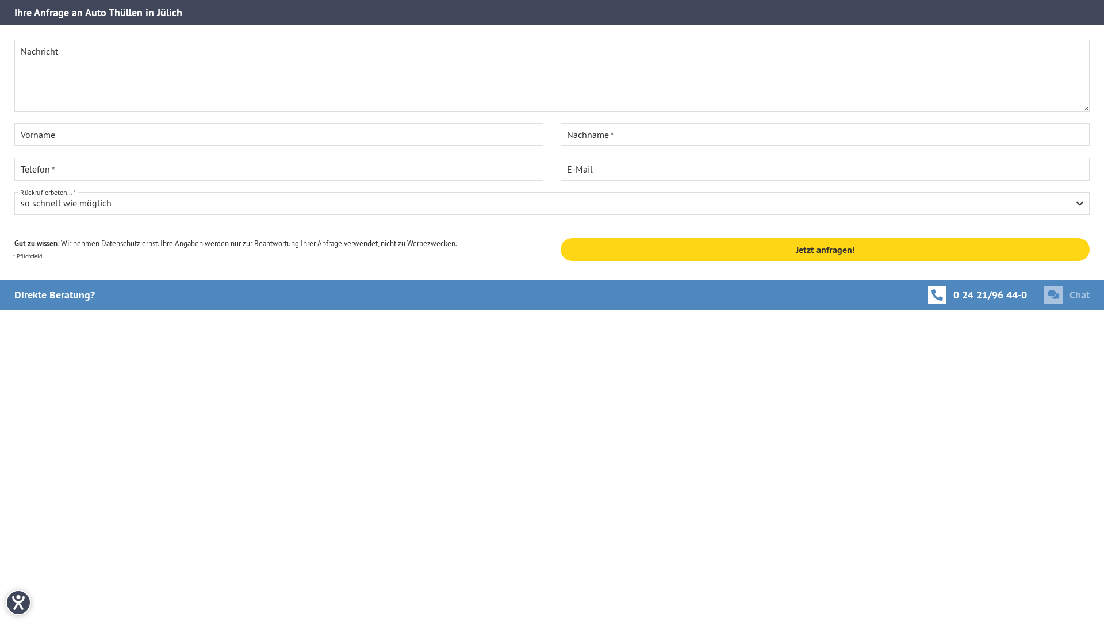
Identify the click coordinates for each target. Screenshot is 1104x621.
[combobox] (552, 203)
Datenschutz (120, 243)
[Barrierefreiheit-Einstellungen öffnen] (18, 602)
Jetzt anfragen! (825, 250)
